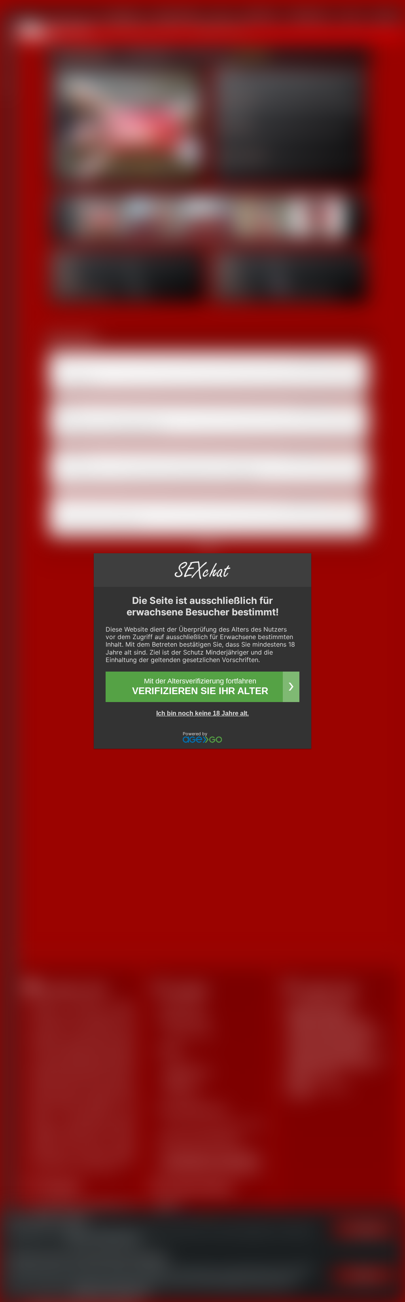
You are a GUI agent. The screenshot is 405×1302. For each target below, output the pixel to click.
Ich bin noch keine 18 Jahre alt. (202, 713)
